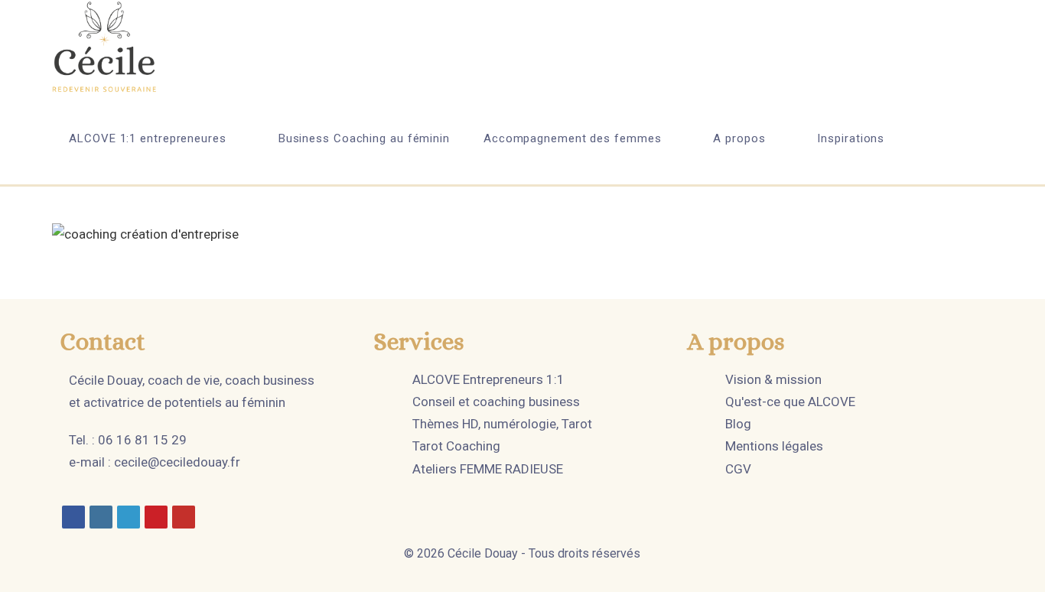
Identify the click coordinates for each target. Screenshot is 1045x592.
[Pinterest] (156, 517)
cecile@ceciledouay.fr (177, 462)
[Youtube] (183, 517)
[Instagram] (101, 517)
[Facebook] (73, 517)
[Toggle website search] (941, 138)
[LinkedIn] (128, 517)
